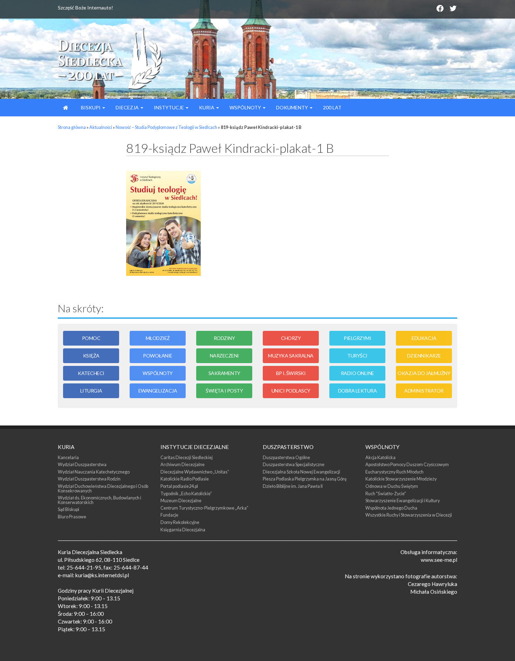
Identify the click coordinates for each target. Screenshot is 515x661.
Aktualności (100, 127)
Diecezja (128, 107)
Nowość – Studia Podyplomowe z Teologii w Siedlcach (166, 127)
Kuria (207, 107)
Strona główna (72, 127)
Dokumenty (292, 107)
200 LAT (332, 107)
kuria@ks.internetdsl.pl (102, 575)
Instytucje (169, 107)
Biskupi (91, 107)
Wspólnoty (245, 107)
